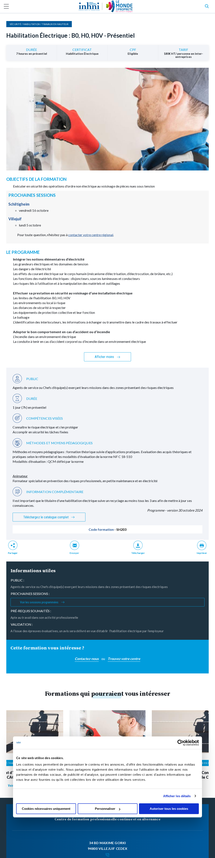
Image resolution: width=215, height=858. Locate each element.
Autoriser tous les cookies (169, 808)
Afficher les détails (177, 796)
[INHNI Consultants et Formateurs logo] (89, 6)
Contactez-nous (87, 659)
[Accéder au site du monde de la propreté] (119, 6)
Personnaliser (105, 808)
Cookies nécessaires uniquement (46, 808)
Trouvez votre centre (124, 659)
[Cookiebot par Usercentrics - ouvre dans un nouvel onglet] (180, 743)
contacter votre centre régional (90, 235)
